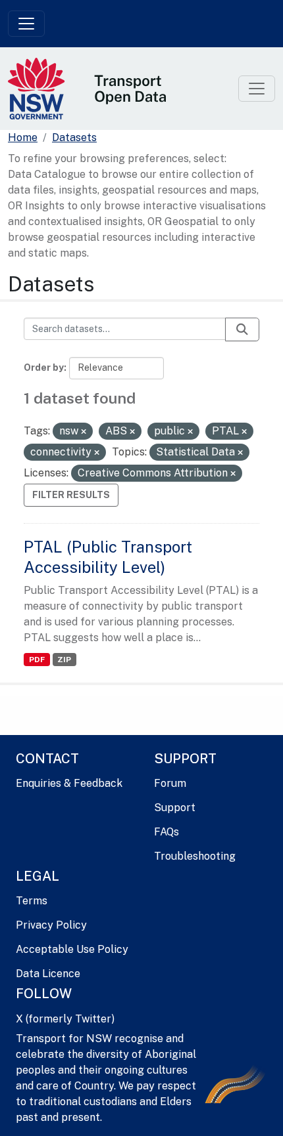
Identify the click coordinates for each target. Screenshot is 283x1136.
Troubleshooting (195, 856)
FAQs (166, 832)
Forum (170, 783)
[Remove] (83, 432)
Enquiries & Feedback (69, 783)
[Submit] (242, 329)
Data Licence (48, 973)
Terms (31, 900)
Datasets (74, 137)
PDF (37, 659)
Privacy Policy (51, 925)
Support (174, 807)
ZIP (64, 659)
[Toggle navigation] (26, 24)
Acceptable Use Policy (72, 949)
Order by (44, 367)
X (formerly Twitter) (65, 1019)
